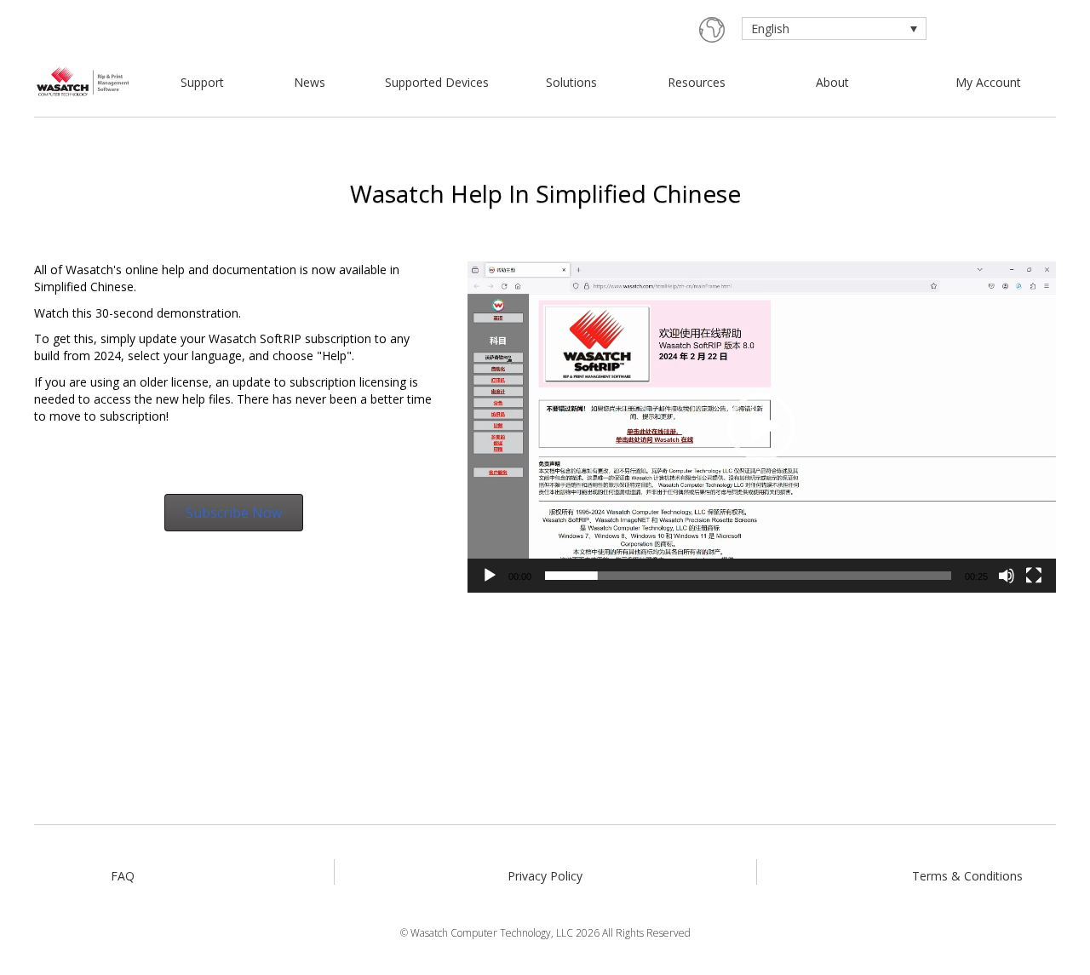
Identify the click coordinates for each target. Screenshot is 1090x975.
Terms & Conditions (967, 876)
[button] (761, 427)
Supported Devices (437, 82)
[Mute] (1006, 575)
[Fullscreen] (1033, 575)
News (309, 82)
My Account (988, 82)
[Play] (489, 575)
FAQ (123, 876)
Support (202, 82)
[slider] (748, 575)
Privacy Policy (545, 876)
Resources (697, 82)
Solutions (571, 82)
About (832, 82)
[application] (762, 427)
